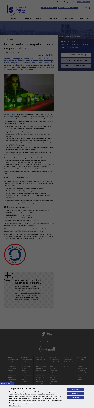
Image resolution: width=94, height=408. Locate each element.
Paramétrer (75, 393)
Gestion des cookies (7, 383)
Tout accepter (75, 389)
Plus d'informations (15, 406)
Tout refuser (75, 397)
